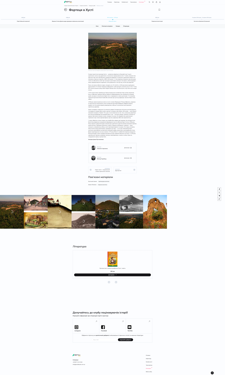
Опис (97, 26)
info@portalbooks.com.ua (79, 364)
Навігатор (116, 2)
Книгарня (141, 2)
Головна (110, 2)
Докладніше (81, 276)
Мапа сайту (149, 371)
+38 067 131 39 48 (77, 362)
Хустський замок (92, 181)
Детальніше (126, 147)
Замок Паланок (92, 184)
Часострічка (133, 2)
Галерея (118, 26)
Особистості (125, 2)
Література (126, 26)
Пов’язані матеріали (107, 26)
